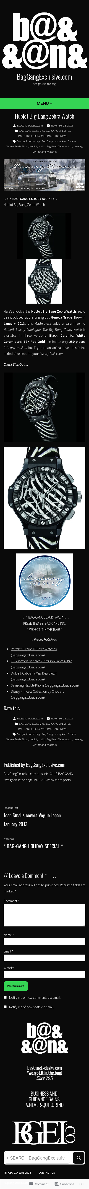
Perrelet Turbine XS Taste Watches (34, 649)
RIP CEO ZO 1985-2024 (17, 1172)
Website (9, 968)
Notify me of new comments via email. (35, 997)
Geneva (72, 141)
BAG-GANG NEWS (57, 136)
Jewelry (78, 146)
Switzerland (39, 151)
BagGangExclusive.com (44, 76)
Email (8, 951)
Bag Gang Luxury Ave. (54, 141)
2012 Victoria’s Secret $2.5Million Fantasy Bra (41, 661)
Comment (11, 901)
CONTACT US (47, 1172)
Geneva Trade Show (17, 146)
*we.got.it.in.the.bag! (29, 141)
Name (9, 935)
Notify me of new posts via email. (31, 1007)
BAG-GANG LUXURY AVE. (32, 136)
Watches (52, 151)
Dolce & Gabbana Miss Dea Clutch (34, 673)
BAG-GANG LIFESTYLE (58, 130)
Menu (57, 103)
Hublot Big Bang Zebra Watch (55, 146)
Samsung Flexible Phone (27, 685)
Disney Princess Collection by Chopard (37, 691)
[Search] (78, 1158)
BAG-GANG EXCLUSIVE (31, 130)
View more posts (59, 780)
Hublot (33, 146)
